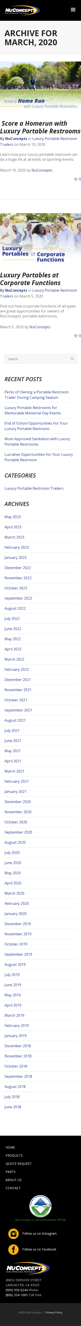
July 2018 (12, 1096)
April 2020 (12, 883)
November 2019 (18, 933)
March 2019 (14, 1015)
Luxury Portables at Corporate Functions (30, 279)
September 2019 (18, 954)
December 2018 (17, 1045)
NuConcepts (16, 138)
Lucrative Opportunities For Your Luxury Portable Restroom (38, 457)
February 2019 (16, 1025)
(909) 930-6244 (17, 1290)
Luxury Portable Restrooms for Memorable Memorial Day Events (32, 410)
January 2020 (15, 913)
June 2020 (12, 862)
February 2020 (16, 903)
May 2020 (12, 872)
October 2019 (15, 944)
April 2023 (12, 527)
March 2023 (14, 537)
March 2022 (14, 659)
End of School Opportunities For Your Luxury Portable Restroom (36, 426)
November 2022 (18, 577)
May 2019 (12, 995)
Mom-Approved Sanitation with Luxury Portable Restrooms (37, 441)
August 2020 (15, 842)
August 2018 (15, 1086)
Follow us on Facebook (38, 1249)
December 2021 (17, 679)
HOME (10, 1147)
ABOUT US (14, 1180)
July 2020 (12, 852)
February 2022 (16, 669)
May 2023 (12, 516)
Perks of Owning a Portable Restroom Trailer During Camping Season (36, 395)
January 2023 (15, 557)
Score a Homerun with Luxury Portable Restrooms (40, 127)
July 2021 (12, 730)
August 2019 (15, 964)
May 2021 (12, 750)
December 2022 (17, 567)
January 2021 (15, 791)
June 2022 (12, 628)
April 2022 (12, 649)
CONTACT (13, 1188)
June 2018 (12, 1106)
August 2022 (15, 608)
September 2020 (18, 832)
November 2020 (18, 811)
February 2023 (16, 547)
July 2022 (12, 618)
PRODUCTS (14, 1155)
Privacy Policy (54, 1312)
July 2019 (12, 974)
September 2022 (18, 598)
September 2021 (18, 710)
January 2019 (15, 1035)
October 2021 (15, 699)
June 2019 (12, 984)
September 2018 (18, 1076)
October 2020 (15, 822)
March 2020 (14, 893)
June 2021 (12, 740)
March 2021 (14, 771)
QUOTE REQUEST (19, 1163)
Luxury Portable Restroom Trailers (33, 488)
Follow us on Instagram (39, 1233)
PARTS (11, 1172)
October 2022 (15, 588)
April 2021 (12, 761)
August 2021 (15, 720)
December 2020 (17, 801)
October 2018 (15, 1066)
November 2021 (18, 689)
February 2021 (16, 781)
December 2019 (17, 923)
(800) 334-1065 (17, 1295)
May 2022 (12, 638)
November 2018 (18, 1056)
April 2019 (12, 1005)
